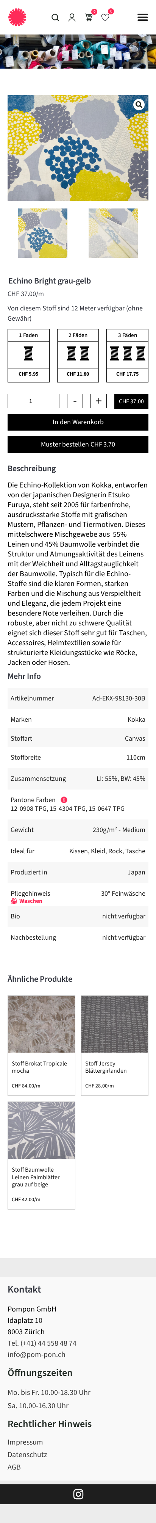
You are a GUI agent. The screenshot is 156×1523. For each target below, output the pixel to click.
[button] (142, 17)
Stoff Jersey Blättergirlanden (106, 1067)
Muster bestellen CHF (78, 444)
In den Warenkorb (78, 422)
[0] (105, 17)
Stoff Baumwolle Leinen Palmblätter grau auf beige (36, 1177)
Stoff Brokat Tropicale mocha (39, 1067)
